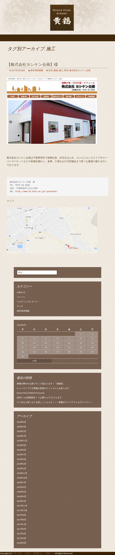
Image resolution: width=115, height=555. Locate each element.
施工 (61, 70)
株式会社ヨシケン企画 (79, 70)
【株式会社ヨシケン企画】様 (32, 64)
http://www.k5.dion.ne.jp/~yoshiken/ (36, 191)
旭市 (66, 70)
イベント (21, 297)
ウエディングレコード (27, 301)
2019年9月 (21, 445)
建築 (56, 70)
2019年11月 (22, 440)
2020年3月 (21, 431)
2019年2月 (21, 468)
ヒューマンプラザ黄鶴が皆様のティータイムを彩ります (43, 388)
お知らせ (21, 292)
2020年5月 (21, 422)
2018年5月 (21, 491)
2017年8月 (21, 519)
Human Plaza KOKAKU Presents (31, 393)
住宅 (50, 70)
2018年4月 (21, 496)
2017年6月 (21, 529)
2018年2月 (21, 501)
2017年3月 (21, 538)
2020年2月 (21, 436)
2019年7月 (21, 454)
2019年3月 (21, 463)
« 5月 (34, 360)
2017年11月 (22, 505)
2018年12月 (22, 473)
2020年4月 (21, 426)
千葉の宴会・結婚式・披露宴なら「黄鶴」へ (33, 553)
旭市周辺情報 (36, 70)
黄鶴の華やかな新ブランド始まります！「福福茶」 (41, 383)
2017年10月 (22, 510)
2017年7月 (21, 524)
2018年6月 (21, 487)
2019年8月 (21, 450)
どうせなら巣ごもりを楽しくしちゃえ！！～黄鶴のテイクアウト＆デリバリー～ (54, 402)
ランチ (20, 306)
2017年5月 (21, 533)
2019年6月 (21, 459)
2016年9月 (21, 543)
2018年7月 (21, 482)
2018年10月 (22, 477)
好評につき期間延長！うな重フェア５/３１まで (39, 397)
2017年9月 (21, 515)
